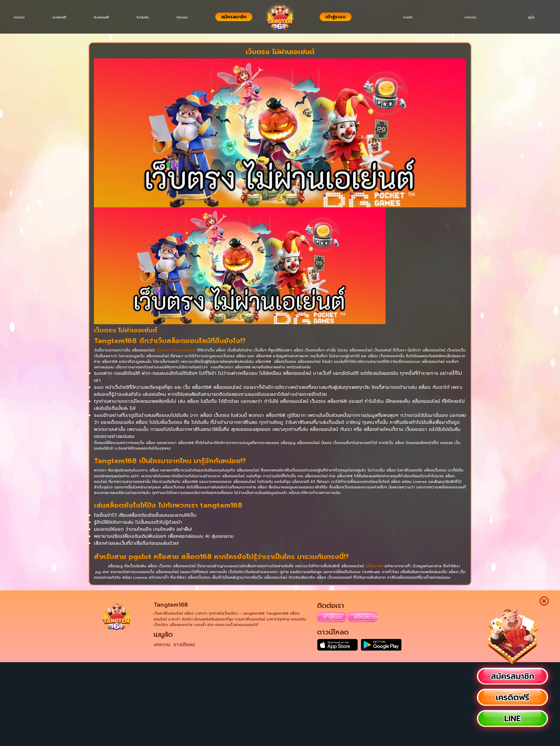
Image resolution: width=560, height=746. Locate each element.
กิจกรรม (191, 17)
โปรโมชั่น (150, 17)
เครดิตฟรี (62, 17)
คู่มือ (529, 17)
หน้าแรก (20, 17)
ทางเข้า (400, 17)
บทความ (466, 17)
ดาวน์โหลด (184, 644)
